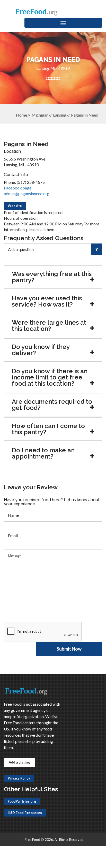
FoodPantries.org (22, 801)
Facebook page (17, 187)
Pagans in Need (84, 114)
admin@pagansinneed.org (26, 193)
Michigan (40, 114)
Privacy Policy (19, 778)
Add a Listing (19, 762)
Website (15, 206)
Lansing (59, 114)
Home (21, 114)
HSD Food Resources (25, 813)
